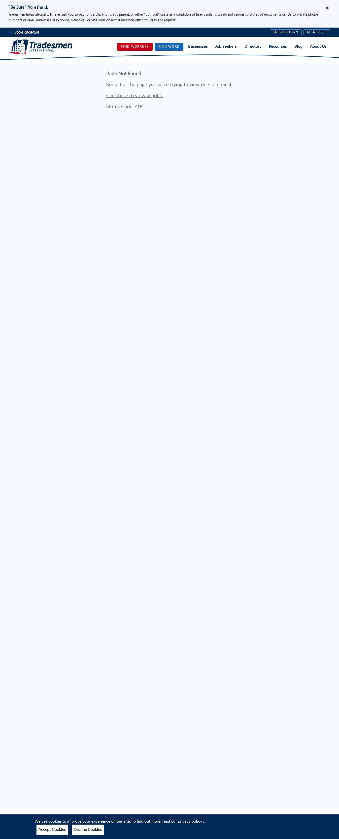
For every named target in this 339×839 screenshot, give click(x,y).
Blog (298, 46)
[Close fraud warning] (327, 8)
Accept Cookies (52, 830)
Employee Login (285, 32)
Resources (278, 46)
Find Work (169, 46)
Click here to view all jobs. (134, 95)
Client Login (317, 32)
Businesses (198, 46)
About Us (318, 46)
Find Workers (135, 46)
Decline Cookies (88, 830)
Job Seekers (226, 46)
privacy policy (190, 821)
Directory (252, 46)
